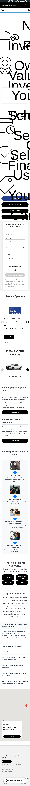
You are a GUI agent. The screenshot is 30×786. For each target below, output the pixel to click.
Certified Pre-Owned (22, 577)
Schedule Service (14, 300)
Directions (23, 783)
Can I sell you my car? (9, 652)
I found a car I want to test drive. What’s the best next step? (15, 625)
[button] (26, 705)
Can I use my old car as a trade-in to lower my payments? (14, 658)
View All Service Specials (14, 299)
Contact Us (7, 761)
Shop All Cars (15, 412)
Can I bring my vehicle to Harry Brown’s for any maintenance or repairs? (15, 682)
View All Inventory (14, 356)
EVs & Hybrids (8, 582)
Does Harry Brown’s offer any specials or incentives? (14, 674)
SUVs (22, 582)
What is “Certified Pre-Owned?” (12, 646)
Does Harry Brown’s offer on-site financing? (12, 666)
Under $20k (8, 577)
